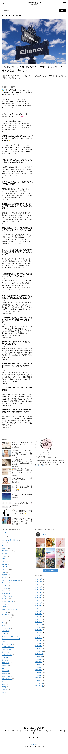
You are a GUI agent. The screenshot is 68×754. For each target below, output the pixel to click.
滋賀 (3, 682)
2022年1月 (38, 622)
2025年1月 (38, 584)
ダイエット (5, 599)
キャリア (5, 583)
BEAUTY (4, 548)
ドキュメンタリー (7, 601)
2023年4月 (38, 614)
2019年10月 (39, 686)
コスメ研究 (5, 585)
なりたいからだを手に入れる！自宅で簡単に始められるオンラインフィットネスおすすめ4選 (17, 252)
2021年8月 (38, 632)
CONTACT (34, 744)
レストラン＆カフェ (8, 636)
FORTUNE (5, 559)
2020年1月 (38, 681)
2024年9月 (38, 587)
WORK (4, 572)
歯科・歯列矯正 (7, 679)
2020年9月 (38, 659)
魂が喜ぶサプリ (7, 692)
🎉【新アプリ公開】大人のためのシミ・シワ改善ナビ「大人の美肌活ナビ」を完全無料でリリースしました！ (17, 92)
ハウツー (5, 604)
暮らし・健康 (6, 676)
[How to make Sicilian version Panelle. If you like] (50, 542)
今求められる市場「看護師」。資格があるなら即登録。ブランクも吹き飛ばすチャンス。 (17, 365)
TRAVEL (4, 567)
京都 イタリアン (7, 644)
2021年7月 (38, 635)
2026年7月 (38, 582)
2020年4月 (38, 673)
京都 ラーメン (6, 652)
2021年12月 (39, 624)
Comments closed (7, 110)
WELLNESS (5, 569)
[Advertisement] (50, 98)
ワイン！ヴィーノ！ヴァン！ (11, 639)
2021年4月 (38, 640)
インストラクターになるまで (11, 580)
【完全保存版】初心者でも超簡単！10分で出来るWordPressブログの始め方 (17, 161)
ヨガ (3, 625)
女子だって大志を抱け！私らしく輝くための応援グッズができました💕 (17, 115)
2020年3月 (38, 675)
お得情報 (5, 575)
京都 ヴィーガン (7, 655)
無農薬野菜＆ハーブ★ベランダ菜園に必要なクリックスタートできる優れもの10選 (17, 229)
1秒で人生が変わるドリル (10, 540)
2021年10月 (39, 627)
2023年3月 (38, 616)
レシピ (4, 633)
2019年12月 (39, 683)
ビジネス (5, 612)
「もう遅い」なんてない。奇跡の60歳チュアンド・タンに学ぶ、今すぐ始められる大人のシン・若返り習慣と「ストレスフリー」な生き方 (22, 520)
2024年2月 (38, 598)
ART (3, 545)
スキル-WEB (6, 593)
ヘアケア (5, 620)
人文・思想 (5, 663)
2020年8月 (38, 662)
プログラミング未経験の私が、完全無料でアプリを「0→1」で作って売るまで (22, 444)
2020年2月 (38, 678)
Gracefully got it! (34, 2)
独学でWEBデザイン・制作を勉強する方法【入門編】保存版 (17, 183)
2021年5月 (38, 638)
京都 (3, 641)
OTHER (4, 564)
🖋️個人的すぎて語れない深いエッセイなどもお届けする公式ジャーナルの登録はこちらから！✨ (17, 138)
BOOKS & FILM (7, 551)
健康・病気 (5, 665)
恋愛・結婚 (5, 671)
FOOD (4, 556)
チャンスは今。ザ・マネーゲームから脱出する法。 (17, 389)
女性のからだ (6, 668)
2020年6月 (38, 667)
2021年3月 (38, 643)
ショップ (5, 591)
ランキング (5, 631)
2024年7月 (38, 590)
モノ (3, 623)
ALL (3, 543)
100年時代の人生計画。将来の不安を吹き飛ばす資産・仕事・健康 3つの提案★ (17, 410)
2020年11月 (39, 654)
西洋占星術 (5, 690)
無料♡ (4, 684)
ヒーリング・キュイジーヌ (10, 609)
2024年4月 (38, 592)
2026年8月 (38, 579)
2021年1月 (38, 648)
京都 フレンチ (6, 649)
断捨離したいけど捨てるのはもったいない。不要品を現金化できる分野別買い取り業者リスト (17, 206)
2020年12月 (39, 651)
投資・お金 (5, 674)
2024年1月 (38, 600)
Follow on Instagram (51, 570)
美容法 (4, 687)
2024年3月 (38, 595)
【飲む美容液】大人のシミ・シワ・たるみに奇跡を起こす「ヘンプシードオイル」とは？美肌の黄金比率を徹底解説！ (22, 462)
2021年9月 (38, 630)
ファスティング (7, 615)
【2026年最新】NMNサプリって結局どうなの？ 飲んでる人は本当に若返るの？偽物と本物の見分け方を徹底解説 (22, 453)
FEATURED (5, 553)
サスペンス (5, 588)
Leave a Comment (7, 199)
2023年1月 (38, 619)
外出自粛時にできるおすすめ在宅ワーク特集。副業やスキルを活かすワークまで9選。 (17, 320)
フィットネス (6, 617)
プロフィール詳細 (40, 466)
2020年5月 (38, 670)
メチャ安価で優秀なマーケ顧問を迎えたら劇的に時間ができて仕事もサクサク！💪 (22, 487)
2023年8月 (38, 606)
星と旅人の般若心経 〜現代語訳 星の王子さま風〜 (22, 495)
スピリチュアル (7, 596)
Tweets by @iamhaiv (8, 533)
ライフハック (6, 628)
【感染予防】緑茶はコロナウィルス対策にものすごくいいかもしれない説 (17, 275)
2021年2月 (38, 646)
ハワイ (4, 607)
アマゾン (5, 577)
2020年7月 (38, 665)
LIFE (3, 561)
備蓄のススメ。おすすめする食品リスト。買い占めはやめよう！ (17, 343)
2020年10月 (39, 657)
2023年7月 (38, 608)
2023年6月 (38, 611)
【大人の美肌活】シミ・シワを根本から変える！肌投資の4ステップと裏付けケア (22, 479)
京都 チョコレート (8, 647)
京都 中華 (5, 657)
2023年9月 (38, 603)
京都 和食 (5, 660)
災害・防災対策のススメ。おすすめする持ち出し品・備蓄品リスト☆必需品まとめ (17, 297)
